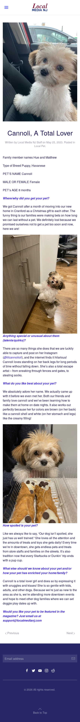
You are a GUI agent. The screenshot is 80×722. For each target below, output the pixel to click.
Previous (13, 633)
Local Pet (39, 146)
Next (70, 633)
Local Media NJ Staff (30, 142)
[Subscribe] (73, 658)
